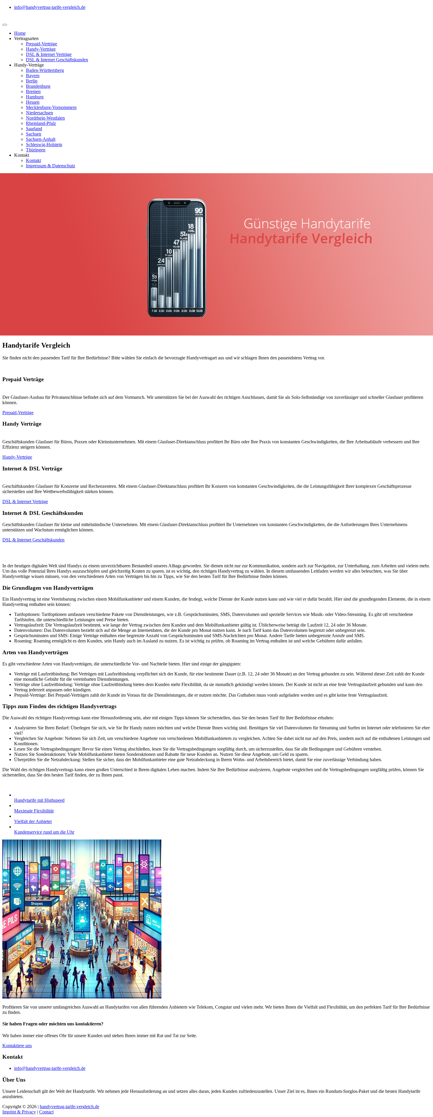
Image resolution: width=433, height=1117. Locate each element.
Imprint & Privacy (19, 1111)
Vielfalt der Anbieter (33, 821)
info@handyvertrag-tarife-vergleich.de (49, 7)
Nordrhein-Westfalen (45, 117)
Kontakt (33, 160)
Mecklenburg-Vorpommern (51, 107)
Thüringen (35, 149)
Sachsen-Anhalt (40, 139)
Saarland (34, 128)
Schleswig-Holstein (44, 144)
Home (20, 33)
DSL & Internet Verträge (49, 54)
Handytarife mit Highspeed (39, 800)
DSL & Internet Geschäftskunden (57, 59)
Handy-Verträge (41, 49)
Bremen (33, 91)
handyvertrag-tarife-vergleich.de (69, 1106)
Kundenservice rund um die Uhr (44, 832)
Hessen (32, 102)
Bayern (32, 75)
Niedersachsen (39, 112)
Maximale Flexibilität (34, 810)
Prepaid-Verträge (41, 43)
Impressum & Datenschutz (50, 165)
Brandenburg (38, 86)
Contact (46, 1111)
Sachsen (33, 133)
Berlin (31, 80)
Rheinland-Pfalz (41, 123)
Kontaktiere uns (17, 1045)
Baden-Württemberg (45, 70)
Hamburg (35, 96)
